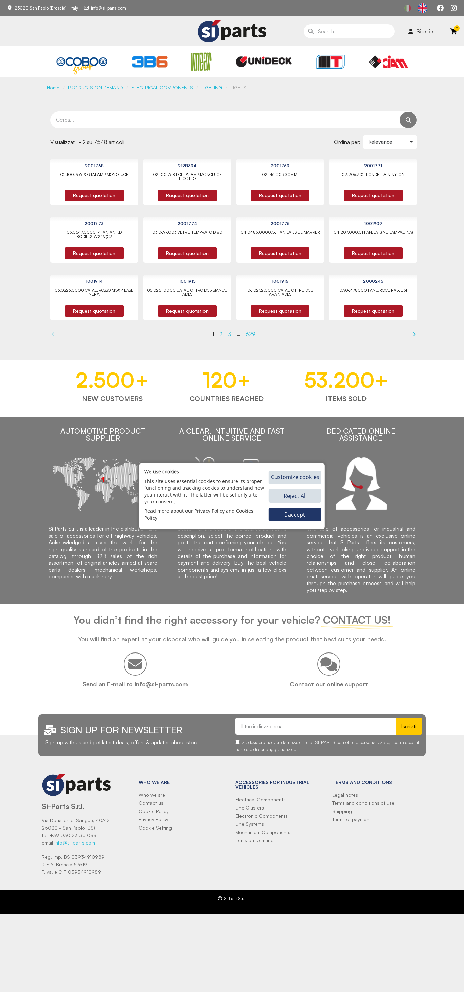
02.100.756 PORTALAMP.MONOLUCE (94, 174)
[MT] (330, 62)
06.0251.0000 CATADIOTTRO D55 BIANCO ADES (187, 292)
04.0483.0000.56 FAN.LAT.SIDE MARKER (280, 232)
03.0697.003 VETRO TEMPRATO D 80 (187, 232)
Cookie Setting (155, 828)
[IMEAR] (201, 62)
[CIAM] (388, 62)
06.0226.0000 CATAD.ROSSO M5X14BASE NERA (94, 292)
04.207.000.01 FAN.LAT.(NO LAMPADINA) (373, 232)
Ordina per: (347, 142)
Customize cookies (295, 477)
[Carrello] (454, 31)
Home (53, 87)
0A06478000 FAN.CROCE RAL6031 (373, 290)
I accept (295, 514)
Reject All (295, 496)
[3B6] (150, 62)
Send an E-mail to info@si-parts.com (135, 684)
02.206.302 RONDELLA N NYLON (373, 174)
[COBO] (82, 64)
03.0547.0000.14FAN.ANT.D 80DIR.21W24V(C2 (94, 234)
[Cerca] (408, 120)
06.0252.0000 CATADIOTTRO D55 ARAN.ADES (280, 292)
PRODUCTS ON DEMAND (95, 87)
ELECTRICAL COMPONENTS (162, 87)
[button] (94, 195)
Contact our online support (329, 684)
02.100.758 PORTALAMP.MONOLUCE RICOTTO (187, 176)
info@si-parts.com (74, 843)
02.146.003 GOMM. (280, 174)
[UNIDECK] (264, 62)
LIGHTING (211, 87)
